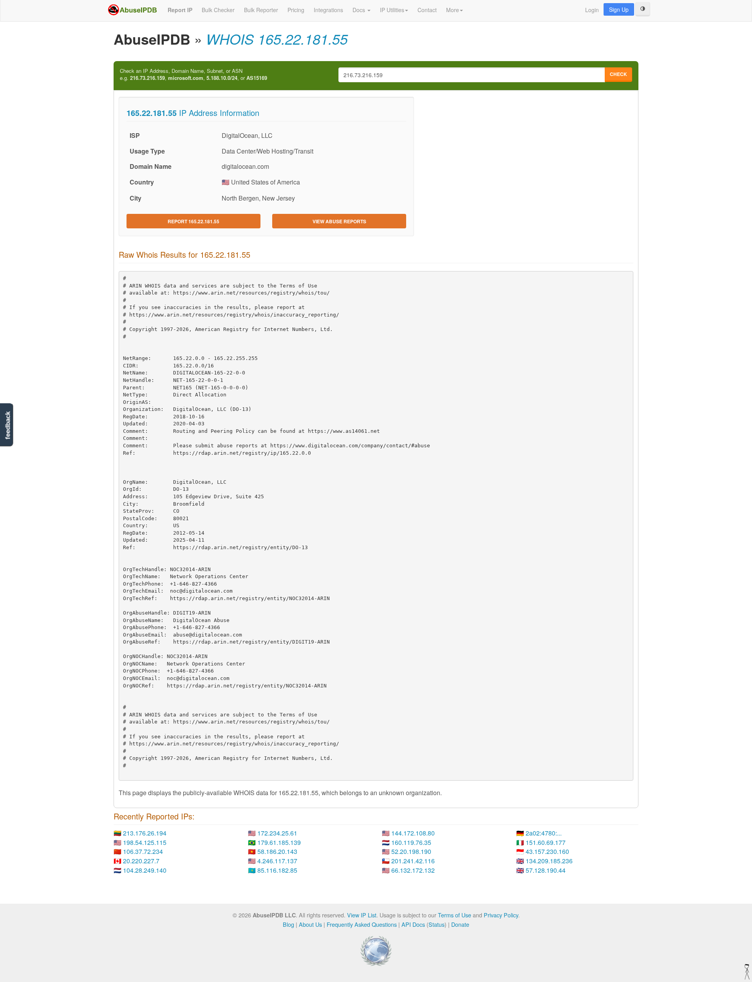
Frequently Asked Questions (362, 924)
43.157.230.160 (547, 851)
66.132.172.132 (413, 870)
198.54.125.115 (144, 842)
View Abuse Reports (339, 221)
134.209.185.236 (549, 860)
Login (592, 10)
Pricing (295, 10)
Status (436, 924)
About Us (310, 924)
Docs (359, 10)
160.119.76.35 (411, 842)
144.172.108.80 (413, 832)
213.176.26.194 (144, 832)
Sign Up (619, 9)
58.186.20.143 (277, 851)
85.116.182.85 (277, 870)
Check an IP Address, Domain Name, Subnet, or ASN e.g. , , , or (193, 74)
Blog (288, 924)
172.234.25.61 (277, 832)
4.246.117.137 (277, 860)
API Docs (413, 924)
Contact (427, 10)
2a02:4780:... (544, 832)
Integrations (328, 10)
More (452, 10)
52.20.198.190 (411, 851)
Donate (460, 924)
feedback (7, 425)
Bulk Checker (218, 10)
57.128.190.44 (546, 870)
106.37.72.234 (143, 851)
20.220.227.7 (141, 860)
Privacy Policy (501, 915)
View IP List (361, 915)
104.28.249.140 (144, 870)
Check (618, 74)
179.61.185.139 (279, 842)
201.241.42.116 (413, 860)
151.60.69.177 (546, 842)
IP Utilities (392, 10)
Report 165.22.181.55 (193, 221)
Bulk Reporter (261, 10)
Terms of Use (454, 915)
